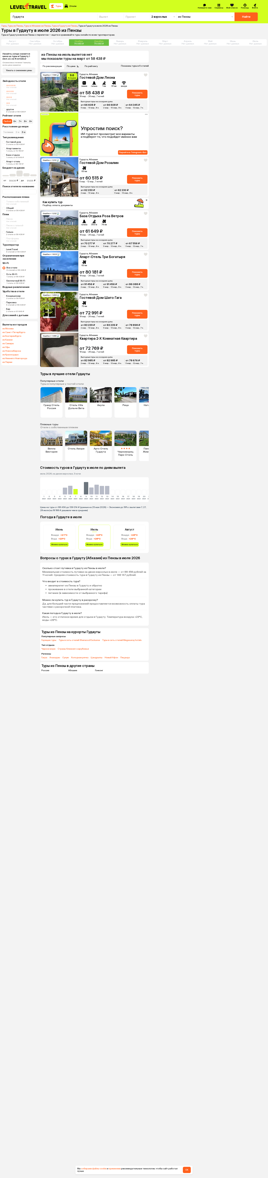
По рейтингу (91, 66)
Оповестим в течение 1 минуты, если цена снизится (16, 63)
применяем (115, 1168)
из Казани (7, 340)
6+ (14, 121)
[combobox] (54, 16)
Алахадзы (54, 657)
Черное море (48, 649)
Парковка (11, 302)
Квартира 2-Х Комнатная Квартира (108, 338)
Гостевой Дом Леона (97, 77)
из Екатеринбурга (11, 336)
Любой (7, 121)
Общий (10, 208)
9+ (30, 121)
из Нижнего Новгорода (14, 358)
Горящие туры (48, 640)
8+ (25, 121)
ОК (186, 1170)
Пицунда (125, 657)
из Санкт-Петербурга (13, 332)
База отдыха (13, 155)
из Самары (8, 343)
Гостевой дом (13, 142)
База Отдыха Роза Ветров (101, 216)
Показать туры (137, 94)
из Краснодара (10, 354)
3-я (23, 132)
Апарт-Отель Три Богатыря (102, 257)
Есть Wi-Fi (12, 274)
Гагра (44, 657)
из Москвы (8, 328)
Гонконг (99, 670)
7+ (20, 121)
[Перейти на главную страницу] (28, 6)
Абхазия (72, 670)
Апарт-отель (13, 161)
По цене (71, 66)
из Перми (7, 362)
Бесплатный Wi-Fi (16, 280)
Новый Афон (111, 657)
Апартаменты (13, 148)
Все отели (12, 267)
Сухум (65, 657)
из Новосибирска (11, 351)
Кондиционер (13, 296)
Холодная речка (79, 657)
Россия (45, 670)
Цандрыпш (96, 657)
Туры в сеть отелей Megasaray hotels (122, 640)
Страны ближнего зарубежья (73, 649)
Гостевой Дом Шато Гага (101, 298)
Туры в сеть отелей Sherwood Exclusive (79, 640)
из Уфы (6, 347)
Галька (9, 232)
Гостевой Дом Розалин (99, 163)
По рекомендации (52, 66)
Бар (8, 309)
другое (10, 109)
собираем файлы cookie (94, 1168)
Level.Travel (12, 249)
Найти (246, 16)
